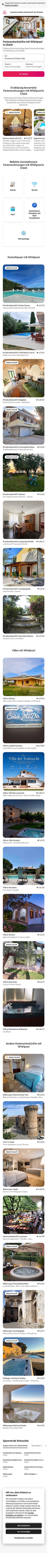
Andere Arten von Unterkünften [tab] (15, 1446)
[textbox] (13, 66)
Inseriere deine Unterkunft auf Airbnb (26, 12)
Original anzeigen (11, 5)
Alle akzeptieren (23, 1526)
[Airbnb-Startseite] (4, 12)
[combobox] (23, 58)
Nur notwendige (23, 1532)
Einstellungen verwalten (23, 1538)
